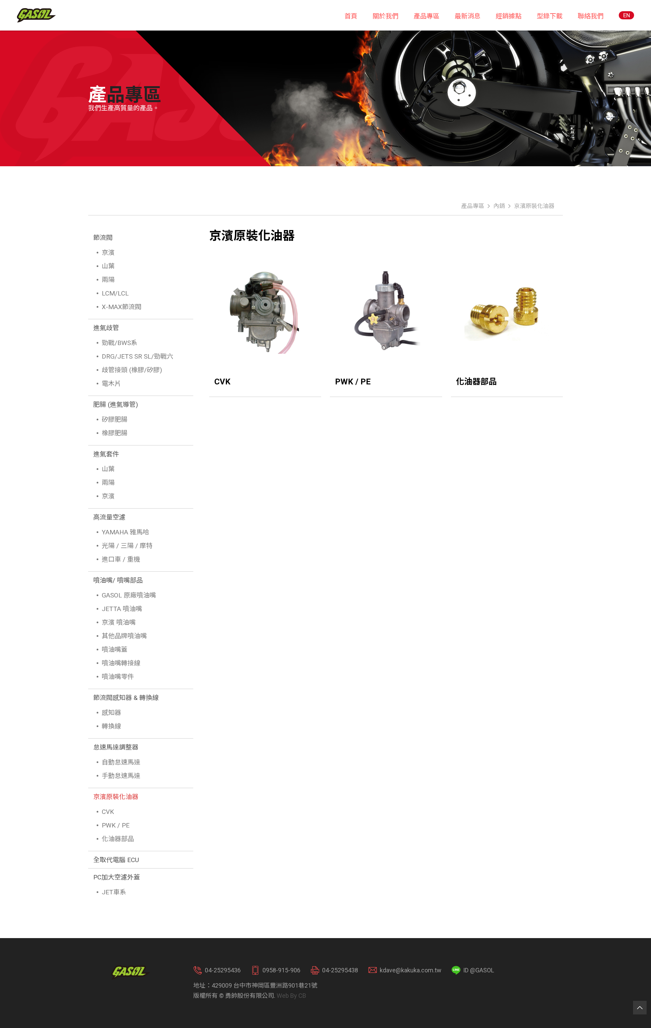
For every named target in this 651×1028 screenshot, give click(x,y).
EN (626, 15)
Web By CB (291, 995)
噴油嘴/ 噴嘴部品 (118, 580)
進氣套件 (106, 454)
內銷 (499, 206)
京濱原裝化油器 (534, 206)
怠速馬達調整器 (115, 747)
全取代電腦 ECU (116, 860)
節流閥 (103, 238)
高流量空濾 (109, 517)
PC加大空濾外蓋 (116, 877)
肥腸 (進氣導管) (115, 404)
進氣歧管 (106, 328)
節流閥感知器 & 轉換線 (126, 698)
